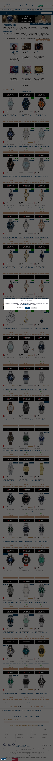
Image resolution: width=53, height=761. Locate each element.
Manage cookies (20, 307)
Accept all (27, 307)
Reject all (34, 307)
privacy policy (25, 304)
